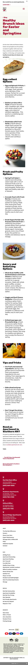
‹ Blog (5, 17)
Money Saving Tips (8, 571)
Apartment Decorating (9, 557)
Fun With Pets (7, 563)
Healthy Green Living (8, 565)
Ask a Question (7, 617)
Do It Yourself (6, 561)
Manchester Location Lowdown (11, 567)
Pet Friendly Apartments (10, 599)
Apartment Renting (8, 559)
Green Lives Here (7, 535)
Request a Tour (7, 603)
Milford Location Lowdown (10, 569)
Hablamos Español (8, 543)
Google (17, 630)
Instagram (17, 633)
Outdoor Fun (6, 573)
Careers (5, 533)
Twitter (14, 633)
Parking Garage (7, 621)
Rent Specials (6, 597)
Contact (5, 545)
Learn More (6, 4)
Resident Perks (7, 619)
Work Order (6, 612)
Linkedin (21, 633)
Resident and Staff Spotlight (11, 577)
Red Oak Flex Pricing (8, 595)
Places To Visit (7, 575)
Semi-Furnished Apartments (11, 580)
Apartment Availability (9, 593)
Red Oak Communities (9, 591)
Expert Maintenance (8, 537)
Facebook (10, 633)
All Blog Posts (6, 555)
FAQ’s (4, 541)
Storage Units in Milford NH (10, 539)
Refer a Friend (7, 614)
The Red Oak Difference (9, 531)
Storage (5, 582)
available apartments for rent (14, 444)
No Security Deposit (8, 601)
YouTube (6, 633)
